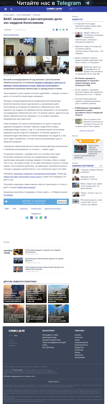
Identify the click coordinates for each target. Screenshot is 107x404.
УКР (71, 9)
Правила (12, 346)
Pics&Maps (8, 195)
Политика (36, 15)
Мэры (44, 345)
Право (77, 352)
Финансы (79, 355)
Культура (79, 337)
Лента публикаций (23, 15)
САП (14, 209)
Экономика (80, 357)
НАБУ (7, 209)
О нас (11, 341)
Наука (77, 340)
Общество (79, 347)
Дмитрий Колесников (53, 209)
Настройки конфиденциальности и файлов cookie (19, 376)
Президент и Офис (50, 335)
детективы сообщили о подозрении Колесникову (35, 174)
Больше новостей (87, 131)
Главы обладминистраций (54, 342)
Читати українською (11, 35)
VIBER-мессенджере (26, 187)
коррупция (24, 209)
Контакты (13, 343)
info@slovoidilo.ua (53, 381)
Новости (77, 19)
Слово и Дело (9, 15)
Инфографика (88, 141)
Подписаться (62, 202)
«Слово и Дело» (18, 370)
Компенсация (36, 209)
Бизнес (78, 335)
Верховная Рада (49, 337)
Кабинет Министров (51, 340)
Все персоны (48, 347)
